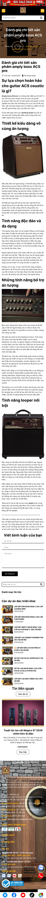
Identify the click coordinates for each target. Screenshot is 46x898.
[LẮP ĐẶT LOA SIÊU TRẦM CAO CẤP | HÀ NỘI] (7, 681)
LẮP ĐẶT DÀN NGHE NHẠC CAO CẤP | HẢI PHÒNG (28, 618)
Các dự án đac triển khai (18, 601)
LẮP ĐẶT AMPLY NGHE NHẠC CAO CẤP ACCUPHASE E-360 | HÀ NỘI (28, 628)
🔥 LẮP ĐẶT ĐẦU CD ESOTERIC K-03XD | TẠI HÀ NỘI (27, 649)
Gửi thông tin (10, 574)
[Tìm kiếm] (41, 17)
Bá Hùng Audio (27, 113)
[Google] (20, 875)
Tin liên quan (23, 688)
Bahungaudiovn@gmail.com (20, 819)
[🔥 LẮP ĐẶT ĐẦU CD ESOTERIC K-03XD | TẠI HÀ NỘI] (7, 650)
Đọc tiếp (23, 752)
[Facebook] (9, 875)
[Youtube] (14, 875)
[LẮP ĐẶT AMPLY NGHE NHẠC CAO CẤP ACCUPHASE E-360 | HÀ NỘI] (7, 630)
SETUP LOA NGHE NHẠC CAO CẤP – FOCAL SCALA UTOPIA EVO (28, 669)
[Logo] (23, 10)
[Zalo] (4, 875)
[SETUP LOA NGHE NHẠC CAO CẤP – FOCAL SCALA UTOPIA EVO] (7, 671)
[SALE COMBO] (23, 3)
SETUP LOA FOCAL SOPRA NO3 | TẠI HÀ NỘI (28, 659)
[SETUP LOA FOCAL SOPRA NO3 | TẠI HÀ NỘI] (7, 661)
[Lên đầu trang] (41, 887)
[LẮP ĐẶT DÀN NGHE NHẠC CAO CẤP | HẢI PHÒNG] (7, 619)
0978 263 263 (18, 816)
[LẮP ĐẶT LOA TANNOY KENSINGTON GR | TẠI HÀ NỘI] (7, 640)
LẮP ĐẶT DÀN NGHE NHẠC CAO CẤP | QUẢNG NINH (28, 607)
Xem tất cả (23, 694)
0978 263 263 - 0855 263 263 (16, 855)
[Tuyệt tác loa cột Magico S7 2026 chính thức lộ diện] (23, 713)
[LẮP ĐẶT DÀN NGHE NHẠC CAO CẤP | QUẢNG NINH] (7, 609)
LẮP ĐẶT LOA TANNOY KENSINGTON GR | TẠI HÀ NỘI (28, 638)
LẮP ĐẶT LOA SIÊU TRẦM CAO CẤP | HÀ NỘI (28, 680)
